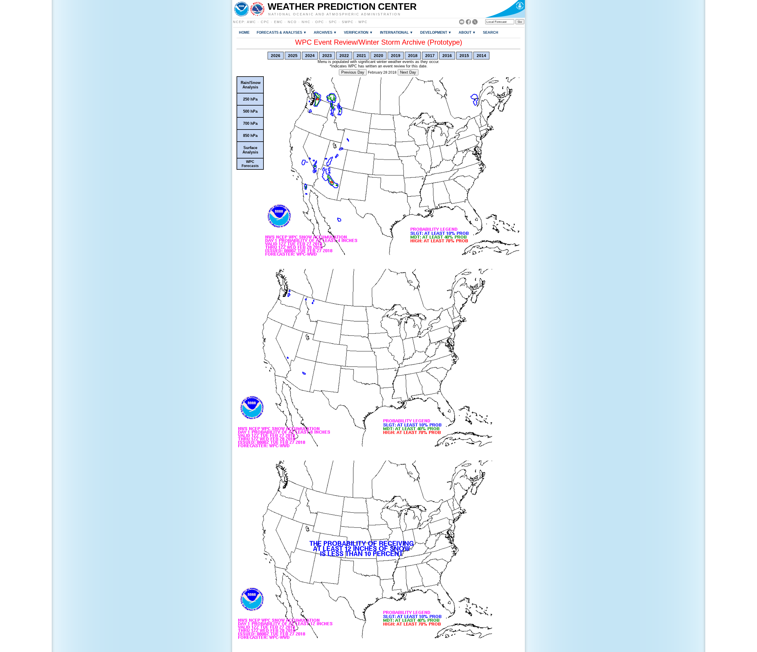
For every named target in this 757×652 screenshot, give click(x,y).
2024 (310, 55)
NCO (292, 22)
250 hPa (250, 99)
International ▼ (396, 32)
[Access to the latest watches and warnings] (257, 9)
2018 (413, 55)
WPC (363, 22)
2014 (481, 55)
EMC (278, 22)
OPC (319, 22)
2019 (395, 55)
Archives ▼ (325, 32)
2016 (447, 55)
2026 (275, 55)
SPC (333, 22)
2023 (327, 55)
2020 (378, 55)
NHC (306, 22)
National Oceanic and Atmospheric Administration (334, 13)
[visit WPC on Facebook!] (468, 22)
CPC (265, 22)
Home (244, 32)
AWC (251, 22)
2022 (344, 55)
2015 (464, 55)
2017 (430, 55)
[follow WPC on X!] (475, 22)
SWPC (348, 22)
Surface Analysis (250, 149)
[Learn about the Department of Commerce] (505, 9)
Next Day (408, 72)
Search (490, 32)
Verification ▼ (358, 32)
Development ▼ (436, 32)
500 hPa (250, 111)
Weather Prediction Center (342, 6)
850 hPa (250, 135)
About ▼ (467, 32)
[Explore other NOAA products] (242, 9)
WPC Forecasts (250, 164)
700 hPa (250, 123)
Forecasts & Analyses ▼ (282, 32)
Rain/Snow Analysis (251, 84)
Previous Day (352, 72)
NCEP (238, 22)
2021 (361, 55)
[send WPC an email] (462, 22)
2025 (292, 55)
